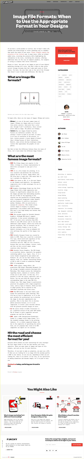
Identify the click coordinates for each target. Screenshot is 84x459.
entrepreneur (61, 200)
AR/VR (62, 176)
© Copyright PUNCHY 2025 (77, 457)
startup (60, 226)
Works (49, 1)
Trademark (68, 229)
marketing (69, 211)
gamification (61, 203)
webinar (60, 237)
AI (65, 174)
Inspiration (61, 208)
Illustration (65, 205)
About (71, 1)
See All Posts (67, 119)
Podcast (66, 216)
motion (59, 213)
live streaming (68, 208)
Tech (69, 226)
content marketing (62, 184)
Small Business (65, 221)
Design (42, 11)
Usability (64, 232)
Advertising (61, 174)
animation (21, 204)
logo (59, 211)
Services (55, 1)
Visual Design (61, 234)
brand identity (61, 179)
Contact (77, 1)
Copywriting (70, 187)
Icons (59, 205)
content (65, 182)
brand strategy (70, 179)
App (59, 176)
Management (63, 211)
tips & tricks (61, 229)
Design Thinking (62, 195)
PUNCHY (12, 457)
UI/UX (59, 232)
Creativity (60, 190)
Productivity (68, 218)
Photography (61, 216)
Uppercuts (64, 1)
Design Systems (61, 192)
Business (60, 182)
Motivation (64, 213)
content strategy (62, 187)
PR (70, 216)
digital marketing (62, 197)
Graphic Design (69, 203)
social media (61, 224)
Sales (59, 221)
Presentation (61, 218)
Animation (69, 174)
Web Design (68, 234)
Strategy (65, 226)
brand (65, 176)
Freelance (67, 200)
